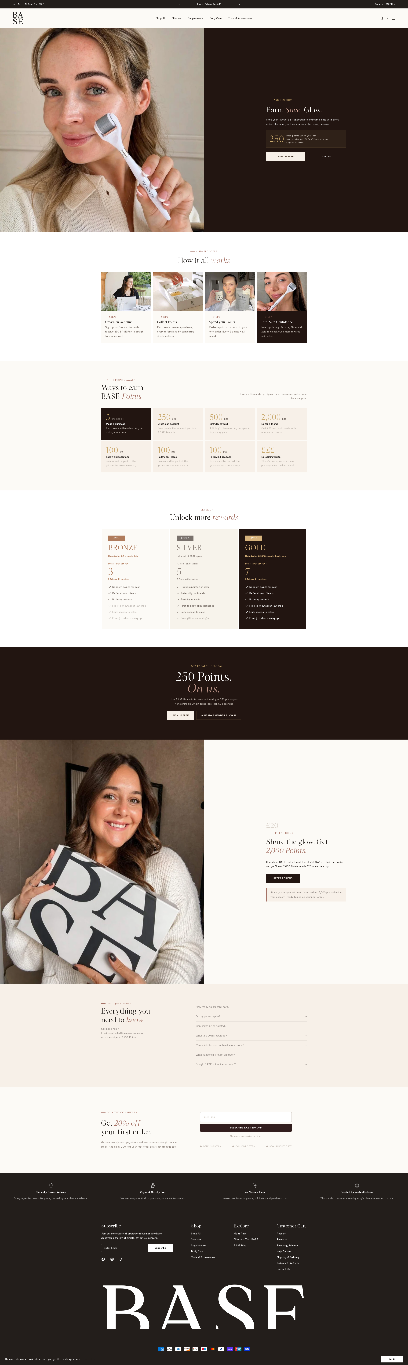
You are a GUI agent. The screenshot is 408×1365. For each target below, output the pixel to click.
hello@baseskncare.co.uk (129, 1033)
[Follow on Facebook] (103, 1259)
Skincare (177, 18)
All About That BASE (34, 4)
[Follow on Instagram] (112, 1259)
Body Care (216, 18)
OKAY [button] (392, 1359)
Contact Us (283, 1269)
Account (281, 1233)
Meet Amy (17, 4)
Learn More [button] (89, 1359)
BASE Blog (390, 4)
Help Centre (284, 1251)
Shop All (160, 18)
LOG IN (326, 156)
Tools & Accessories (240, 18)
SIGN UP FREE (285, 156)
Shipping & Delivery (288, 1257)
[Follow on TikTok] (121, 1259)
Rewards (378, 4)
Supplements (195, 18)
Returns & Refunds (288, 1263)
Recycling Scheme (287, 1245)
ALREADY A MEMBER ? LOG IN (218, 715)
